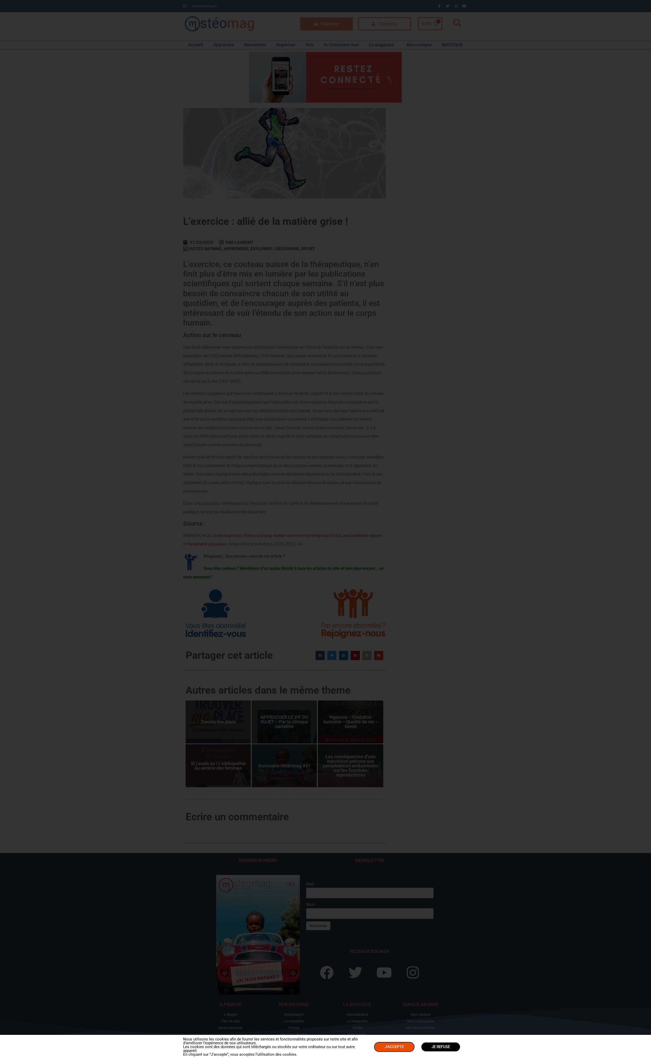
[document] (325, 529)
